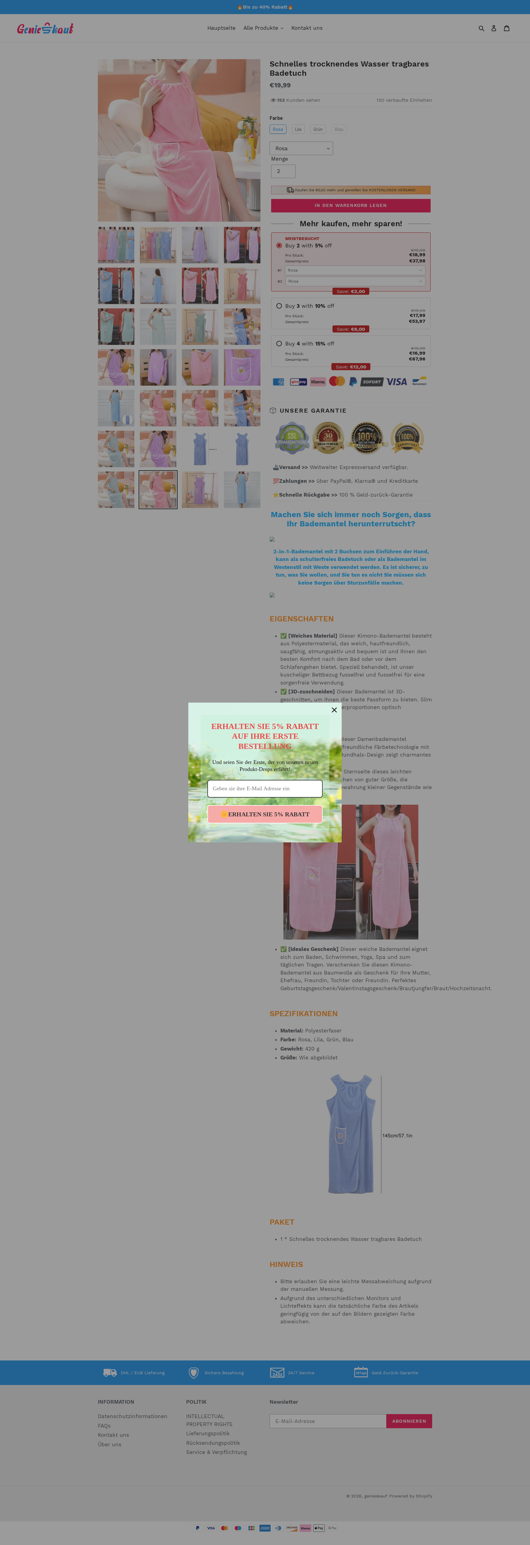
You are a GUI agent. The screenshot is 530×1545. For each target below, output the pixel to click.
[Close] (334, 710)
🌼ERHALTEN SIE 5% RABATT (265, 814)
